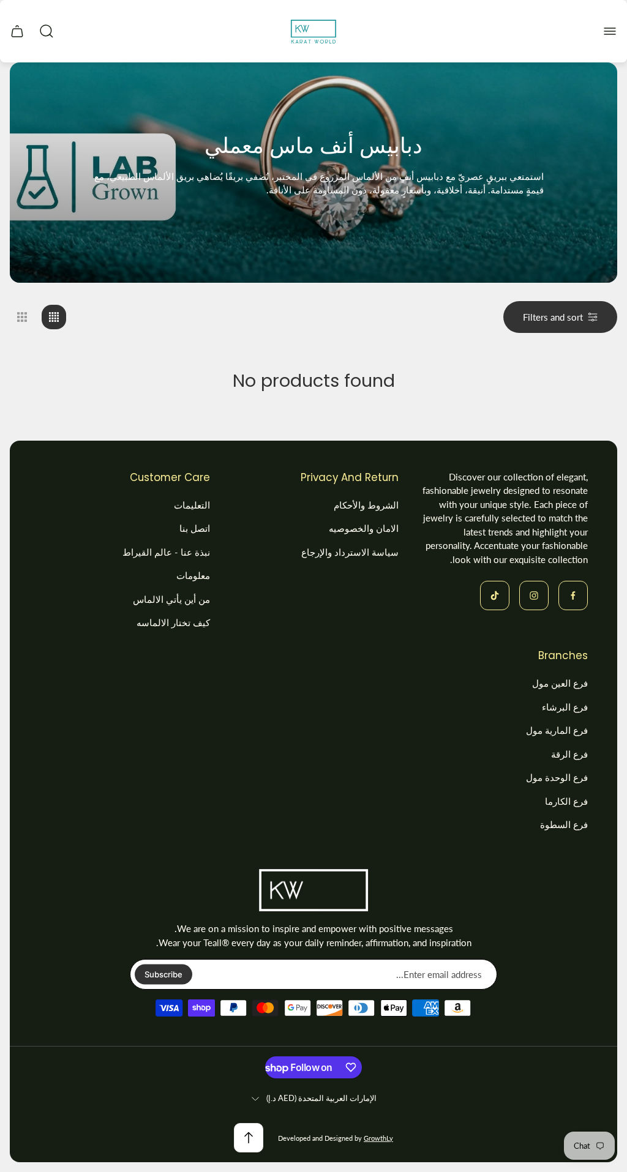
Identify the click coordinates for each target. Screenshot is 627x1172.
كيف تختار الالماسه (173, 622)
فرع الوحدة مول (557, 777)
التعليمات (192, 504)
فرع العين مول (560, 683)
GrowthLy (378, 1138)
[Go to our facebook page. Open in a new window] (573, 595)
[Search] (46, 31)
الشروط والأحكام (366, 504)
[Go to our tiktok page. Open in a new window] (494, 595)
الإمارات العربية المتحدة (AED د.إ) (321, 1098)
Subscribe (163, 974)
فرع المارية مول (557, 730)
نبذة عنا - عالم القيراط (166, 552)
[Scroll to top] (248, 1137)
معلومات (193, 575)
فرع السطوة (564, 824)
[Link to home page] (313, 890)
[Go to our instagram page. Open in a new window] (534, 595)
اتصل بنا (194, 528)
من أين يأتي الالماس (171, 599)
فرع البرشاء (565, 706)
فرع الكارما (566, 801)
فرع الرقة (569, 754)
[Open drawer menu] (610, 31)
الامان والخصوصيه (364, 528)
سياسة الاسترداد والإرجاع (350, 552)
